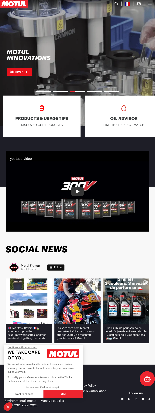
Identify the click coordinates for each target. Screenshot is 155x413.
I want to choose (23, 393)
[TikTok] (149, 399)
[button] (7, 406)
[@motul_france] (14, 267)
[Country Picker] (127, 4)
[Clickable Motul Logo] (14, 4)
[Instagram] (136, 399)
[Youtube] (143, 399)
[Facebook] (129, 399)
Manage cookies (52, 400)
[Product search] (116, 4)
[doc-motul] (147, 378)
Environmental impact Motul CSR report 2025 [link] (21, 403)
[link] (33, 62)
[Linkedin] (122, 399)
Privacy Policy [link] (86, 385)
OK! (63, 393)
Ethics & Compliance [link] (91, 391)
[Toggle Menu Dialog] (149, 4)
